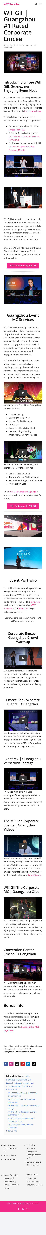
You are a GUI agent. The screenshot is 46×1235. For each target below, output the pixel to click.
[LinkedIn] (28, 1064)
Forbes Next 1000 (17, 129)
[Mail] (34, 1064)
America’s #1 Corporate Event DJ (11, 1148)
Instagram (35, 601)
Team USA (24, 608)
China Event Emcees (34, 1046)
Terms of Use (9, 1159)
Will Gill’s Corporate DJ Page (22, 491)
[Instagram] (11, 1064)
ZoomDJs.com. (35, 875)
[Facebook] (6, 1064)
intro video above (32, 111)
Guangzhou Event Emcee (14, 1049)
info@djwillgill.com (35, 1185)
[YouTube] (22, 1064)
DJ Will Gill (9, 45)
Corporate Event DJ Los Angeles (34, 1163)
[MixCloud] (17, 1064)
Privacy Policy (10, 1155)
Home (6, 1046)
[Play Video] (23, 62)
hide (27, 1076)
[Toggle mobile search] (36, 4)
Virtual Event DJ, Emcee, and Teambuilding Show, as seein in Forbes (11, 1181)
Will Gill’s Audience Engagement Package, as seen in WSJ (34, 1151)
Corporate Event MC (17, 1046)
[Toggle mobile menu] (41, 4)
